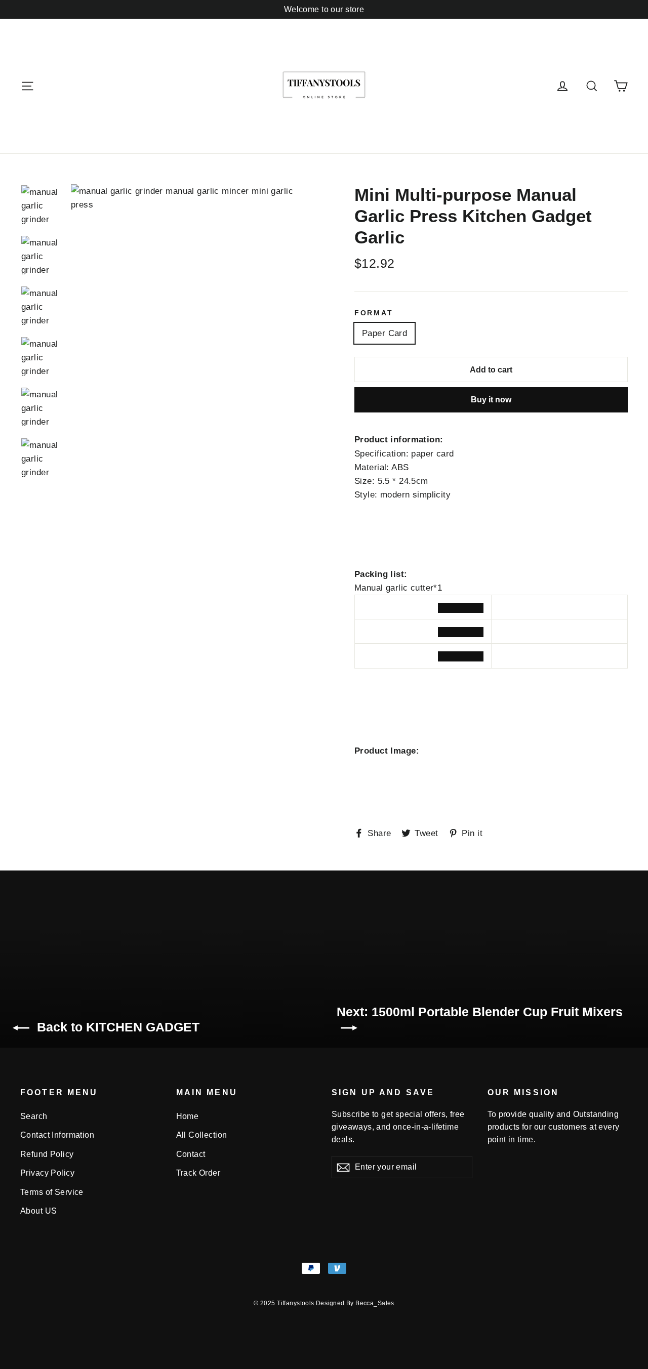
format (373, 313)
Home (187, 1116)
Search (34, 1116)
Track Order (198, 1173)
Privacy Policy (47, 1173)
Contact (191, 1154)
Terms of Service (52, 1192)
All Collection (201, 1135)
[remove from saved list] (460, 608)
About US (38, 1211)
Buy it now (491, 399)
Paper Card (384, 333)
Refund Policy (47, 1154)
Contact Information (57, 1135)
